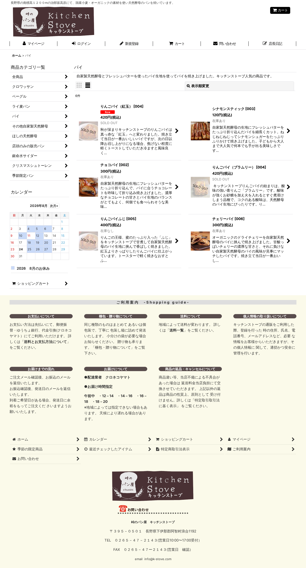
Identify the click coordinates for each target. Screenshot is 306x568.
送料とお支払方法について (45, 342)
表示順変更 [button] (200, 86)
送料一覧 (176, 330)
